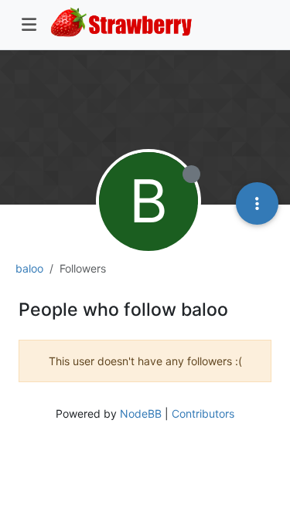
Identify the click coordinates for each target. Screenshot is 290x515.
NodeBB (141, 413)
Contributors (203, 413)
